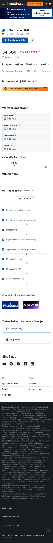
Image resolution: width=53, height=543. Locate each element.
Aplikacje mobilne (10, 383)
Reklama (32, 383)
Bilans (36, 71)
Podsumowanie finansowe (13, 71)
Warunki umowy (8, 508)
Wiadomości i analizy (37, 64)
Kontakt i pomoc (36, 389)
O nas (31, 378)
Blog (4, 378)
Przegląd (7, 64)
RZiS (28, 71)
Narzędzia (6, 395)
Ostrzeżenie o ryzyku (10, 526)
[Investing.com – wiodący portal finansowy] (16, 3)
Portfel (5, 389)
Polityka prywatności (10, 517)
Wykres (19, 64)
